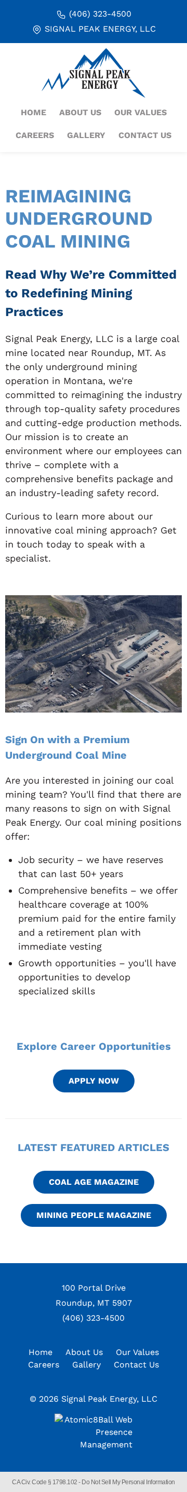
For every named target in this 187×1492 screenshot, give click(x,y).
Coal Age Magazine (94, 1182)
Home (33, 112)
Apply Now (94, 1081)
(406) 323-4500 (98, 14)
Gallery (86, 135)
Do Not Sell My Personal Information (128, 1482)
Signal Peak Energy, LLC (99, 29)
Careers (35, 135)
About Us (80, 112)
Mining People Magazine (93, 1215)
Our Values (140, 112)
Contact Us (144, 135)
